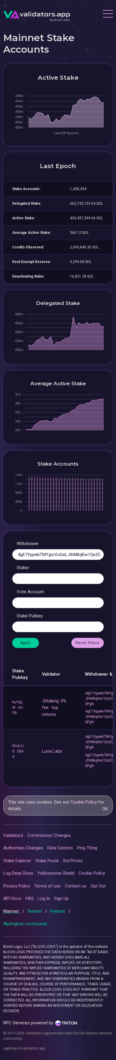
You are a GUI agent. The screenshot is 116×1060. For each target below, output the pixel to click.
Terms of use (47, 886)
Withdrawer (28, 543)
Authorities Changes (23, 848)
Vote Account (30, 591)
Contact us (76, 886)
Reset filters (88, 643)
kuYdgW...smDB (17, 707)
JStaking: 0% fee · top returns (54, 707)
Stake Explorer (17, 860)
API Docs (12, 898)
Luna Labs (52, 751)
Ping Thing (87, 848)
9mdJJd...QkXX (18, 751)
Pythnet (58, 911)
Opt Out (98, 886)
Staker (23, 567)
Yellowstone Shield (55, 873)
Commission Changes (49, 835)
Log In (44, 898)
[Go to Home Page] (36, 14)
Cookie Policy (83, 802)
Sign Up (61, 898)
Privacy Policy (16, 886)
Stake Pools (47, 860)
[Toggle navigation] (108, 14)
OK (105, 809)
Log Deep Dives (18, 873)
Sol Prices (73, 860)
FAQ (30, 898)
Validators (13, 835)
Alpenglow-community (25, 923)
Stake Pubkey (30, 616)
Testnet (35, 911)
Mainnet (11, 911)
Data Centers (60, 848)
